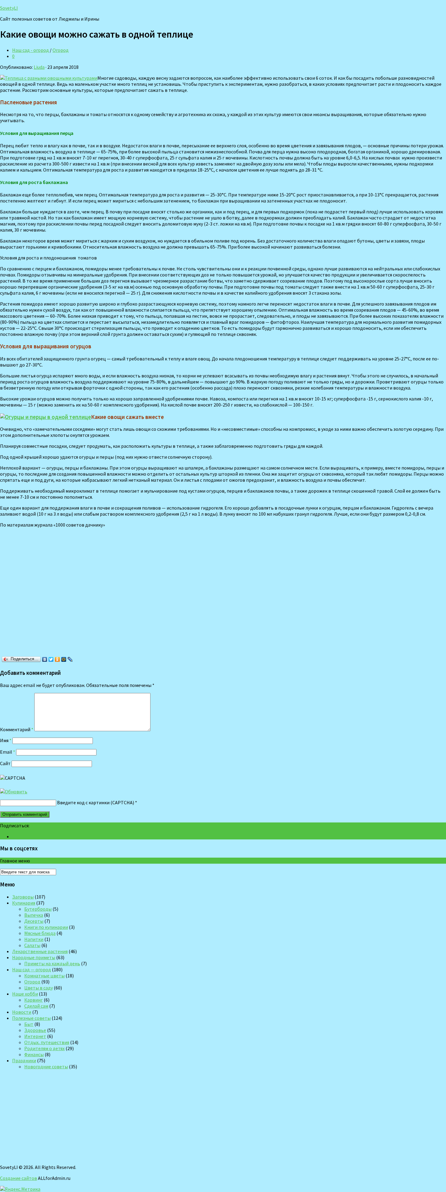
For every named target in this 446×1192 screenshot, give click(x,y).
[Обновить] (13, 792)
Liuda (39, 67)
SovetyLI (9, 8)
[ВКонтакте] (45, 659)
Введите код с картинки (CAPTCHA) (95, 802)
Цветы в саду (38, 988)
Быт (28, 1024)
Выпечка (33, 915)
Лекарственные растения (40, 951)
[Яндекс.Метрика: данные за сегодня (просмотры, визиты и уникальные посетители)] (20, 1189)
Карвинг (33, 1000)
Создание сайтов (18, 1178)
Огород (60, 50)
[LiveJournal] (70, 659)
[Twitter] (51, 659)
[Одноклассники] (57, 659)
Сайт (5, 763)
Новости (21, 1012)
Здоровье (35, 1030)
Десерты (33, 921)
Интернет (35, 1036)
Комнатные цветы (44, 976)
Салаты (32, 945)
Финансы (34, 1054)
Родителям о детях (44, 1048)
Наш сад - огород (30, 50)
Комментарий (16, 729)
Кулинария (23, 903)
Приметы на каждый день (52, 963)
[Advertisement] (88, 593)
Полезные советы (31, 1018)
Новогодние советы (46, 1066)
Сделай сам (36, 1006)
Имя (6, 740)
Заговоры (23, 897)
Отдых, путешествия (46, 1042)
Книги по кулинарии (46, 927)
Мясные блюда (40, 933)
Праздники (24, 1060)
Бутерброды (38, 909)
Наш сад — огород (31, 969)
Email (7, 752)
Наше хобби (25, 994)
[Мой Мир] (64, 659)
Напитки (33, 939)
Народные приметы (33, 957)
